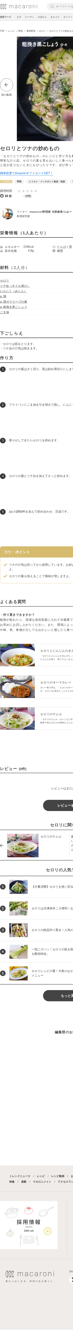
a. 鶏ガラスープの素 (13, 301)
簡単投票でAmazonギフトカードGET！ (26, 173)
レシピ (41, 1176)
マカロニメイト (42, 1181)
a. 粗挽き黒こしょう (13, 307)
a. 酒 (3, 296)
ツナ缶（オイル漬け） (15, 285)
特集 (12, 1181)
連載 (23, 1181)
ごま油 (4, 312)
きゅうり (55, 17)
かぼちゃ (42, 17)
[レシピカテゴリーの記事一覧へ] (6, 181)
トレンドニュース (19, 1176)
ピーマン (29, 17)
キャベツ (67, 17)
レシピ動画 (57, 1176)
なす (19, 17)
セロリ (4, 280)
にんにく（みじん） (13, 291)
